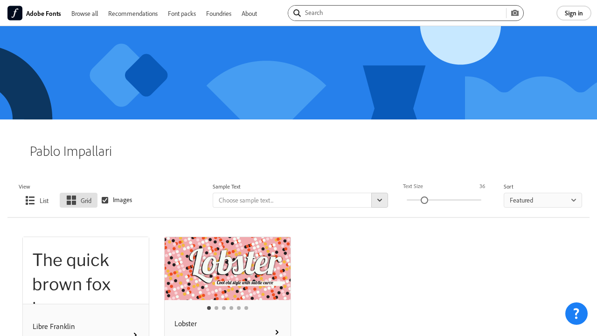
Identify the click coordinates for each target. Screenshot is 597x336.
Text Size (413, 185)
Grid (86, 200)
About (249, 13)
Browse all (84, 13)
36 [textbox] (482, 185)
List (44, 200)
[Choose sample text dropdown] (379, 200)
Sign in (574, 13)
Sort (509, 186)
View (24, 186)
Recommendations (133, 13)
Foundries (218, 13)
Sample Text (227, 186)
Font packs (182, 13)
